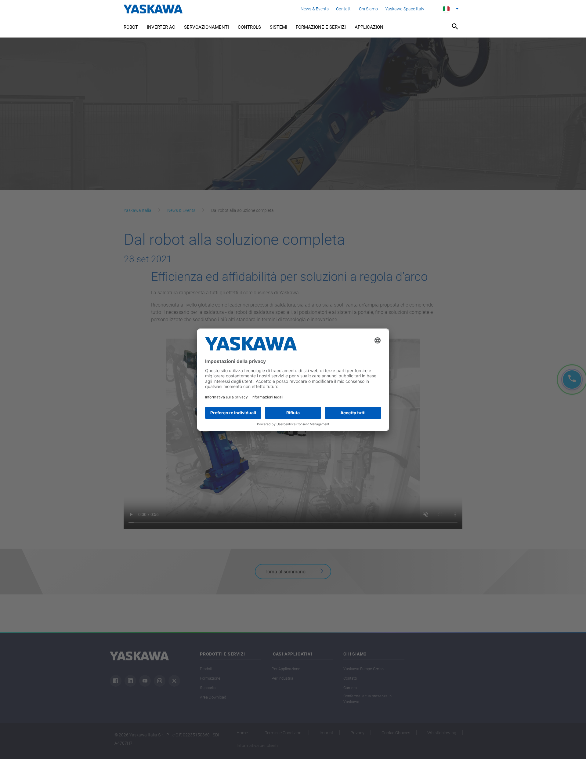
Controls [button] (249, 27)
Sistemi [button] (278, 27)
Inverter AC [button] (161, 27)
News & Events (315, 8)
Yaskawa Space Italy (404, 8)
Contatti (344, 8)
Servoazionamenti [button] (206, 27)
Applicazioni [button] (370, 27)
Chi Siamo (368, 8)
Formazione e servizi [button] (321, 27)
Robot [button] (131, 27)
